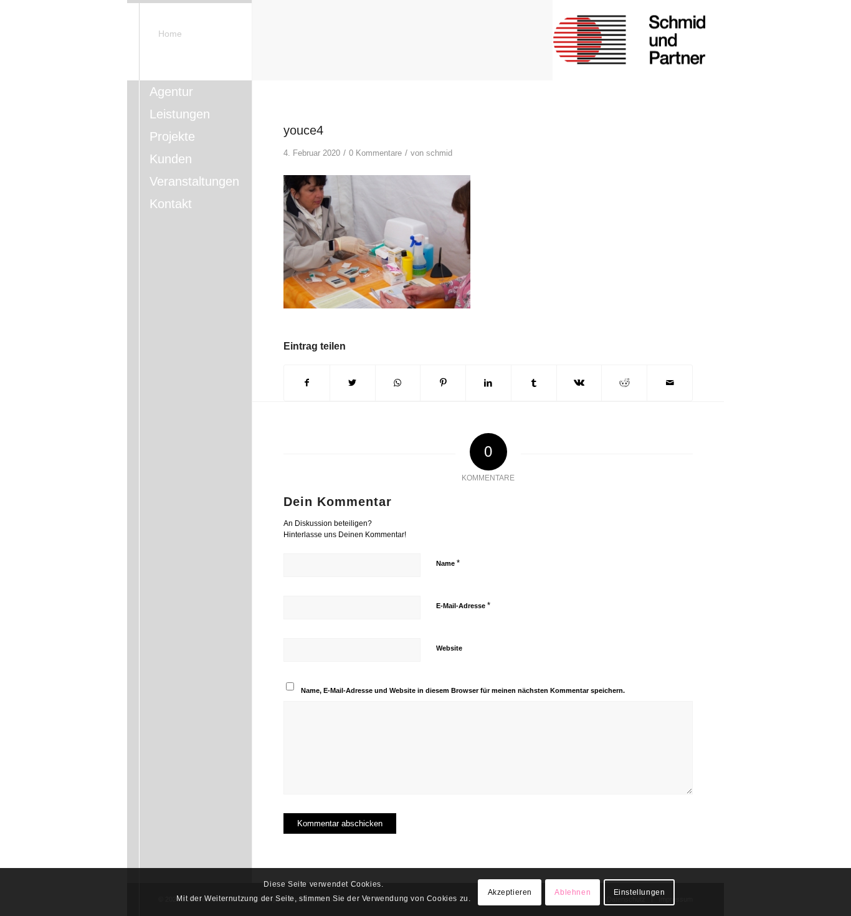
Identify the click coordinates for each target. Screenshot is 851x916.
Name (448, 563)
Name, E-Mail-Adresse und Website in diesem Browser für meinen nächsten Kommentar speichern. (463, 690)
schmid (439, 153)
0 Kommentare (375, 153)
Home (170, 34)
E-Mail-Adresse (463, 605)
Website (449, 648)
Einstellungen (639, 892)
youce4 (303, 130)
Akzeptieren (510, 892)
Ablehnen (572, 892)
